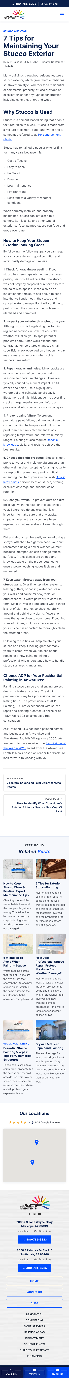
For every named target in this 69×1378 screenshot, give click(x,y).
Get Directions (42, 1231)
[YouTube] (39, 1214)
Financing (34, 1356)
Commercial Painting (16, 1043)
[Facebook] (29, 1214)
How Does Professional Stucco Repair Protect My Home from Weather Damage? (50, 965)
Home (34, 1281)
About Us (34, 1292)
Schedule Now (34, 1344)
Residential (34, 1314)
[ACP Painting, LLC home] (14, 14)
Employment (34, 1338)
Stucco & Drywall (15, 31)
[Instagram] (34, 1214)
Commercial (35, 1320)
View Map (23, 1231)
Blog (35, 1303)
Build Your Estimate (34, 1350)
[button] (32, 1162)
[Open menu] (62, 14)
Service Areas (34, 1332)
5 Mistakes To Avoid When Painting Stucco (14, 961)
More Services (34, 1326)
